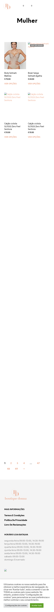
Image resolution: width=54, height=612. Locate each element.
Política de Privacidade (15, 520)
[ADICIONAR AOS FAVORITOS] (24, 72)
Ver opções (10, 84)
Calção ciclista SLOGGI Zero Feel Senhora (12, 126)
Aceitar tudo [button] (37, 605)
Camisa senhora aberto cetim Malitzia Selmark (12, 232)
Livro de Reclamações (15, 524)
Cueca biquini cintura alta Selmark (34, 437)
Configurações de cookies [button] (16, 605)
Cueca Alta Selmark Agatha (35, 230)
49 (16, 469)
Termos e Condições (14, 515)
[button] (21, 5)
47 (38, 463)
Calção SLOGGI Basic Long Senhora (35, 178)
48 (8, 469)
